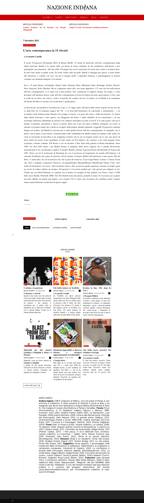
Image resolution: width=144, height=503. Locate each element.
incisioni (87, 284)
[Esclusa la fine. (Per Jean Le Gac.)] (97, 271)
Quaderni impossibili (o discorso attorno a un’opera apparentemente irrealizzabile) (67, 352)
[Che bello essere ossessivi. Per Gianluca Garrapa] (97, 333)
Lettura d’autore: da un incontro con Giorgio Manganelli (44, 28)
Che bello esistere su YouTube (66, 287)
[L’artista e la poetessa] (38, 271)
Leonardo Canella (60, 227)
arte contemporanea (40, 227)
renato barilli (75, 227)
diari (56, 346)
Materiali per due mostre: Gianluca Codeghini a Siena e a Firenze (38, 352)
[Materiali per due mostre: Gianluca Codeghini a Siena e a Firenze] (38, 333)
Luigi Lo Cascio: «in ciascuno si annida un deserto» (88, 27)
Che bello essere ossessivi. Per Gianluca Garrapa (97, 351)
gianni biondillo (29, 290)
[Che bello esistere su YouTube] (67, 271)
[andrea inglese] (31, 434)
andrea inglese (61, 219)
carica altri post (30, 385)
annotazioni (29, 45)
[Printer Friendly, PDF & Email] (72, 195)
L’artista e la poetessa (33, 287)
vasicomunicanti (31, 346)
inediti (27, 284)
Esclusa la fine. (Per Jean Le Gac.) (97, 289)
